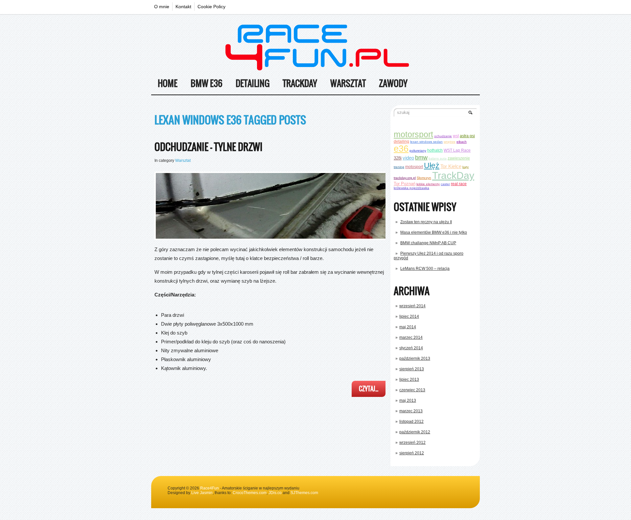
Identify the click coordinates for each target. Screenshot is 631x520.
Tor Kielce (450, 166)
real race (459, 184)
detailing (401, 141)
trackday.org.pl (405, 178)
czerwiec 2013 (412, 390)
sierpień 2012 (411, 453)
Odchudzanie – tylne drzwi (208, 147)
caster (445, 184)
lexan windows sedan (426, 141)
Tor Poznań (404, 183)
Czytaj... (368, 388)
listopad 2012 (411, 421)
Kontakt (183, 6)
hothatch (435, 150)
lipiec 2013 (409, 379)
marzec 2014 (411, 337)
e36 (401, 149)
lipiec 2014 (409, 316)
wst (456, 136)
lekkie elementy (428, 184)
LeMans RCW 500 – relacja (425, 268)
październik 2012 (414, 432)
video (408, 158)
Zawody (393, 83)
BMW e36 (206, 83)
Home (167, 83)
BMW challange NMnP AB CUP (428, 243)
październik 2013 (414, 358)
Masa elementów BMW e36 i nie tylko (433, 232)
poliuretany (417, 150)
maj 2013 (407, 400)
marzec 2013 (411, 411)
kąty (465, 167)
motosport (414, 166)
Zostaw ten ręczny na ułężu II (426, 222)
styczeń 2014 (411, 348)
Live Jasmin (202, 492)
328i (398, 158)
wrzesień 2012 (412, 442)
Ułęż (431, 165)
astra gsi (467, 136)
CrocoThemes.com (250, 492)
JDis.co (275, 492)
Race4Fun (209, 488)
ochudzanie (443, 136)
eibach (461, 141)
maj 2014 (407, 327)
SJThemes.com (304, 492)
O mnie (161, 6)
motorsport (413, 134)
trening (399, 167)
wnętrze (450, 141)
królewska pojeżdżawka (411, 188)
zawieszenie (459, 158)
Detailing (252, 83)
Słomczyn (424, 178)
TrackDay (300, 83)
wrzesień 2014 (412, 306)
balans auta (438, 158)
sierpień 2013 (411, 369)
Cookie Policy (211, 6)
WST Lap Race (457, 150)
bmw (421, 157)
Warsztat (348, 83)
